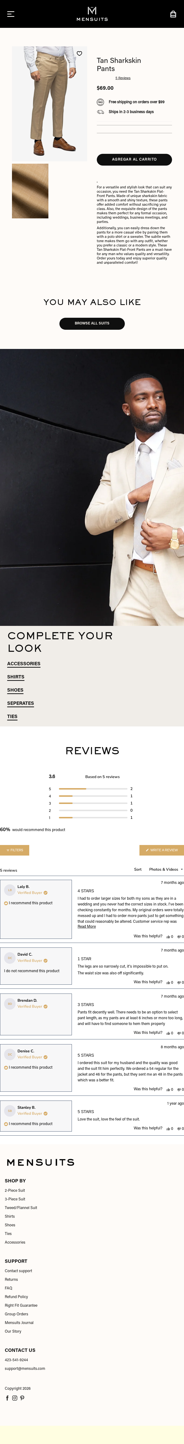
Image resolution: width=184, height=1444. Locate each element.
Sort (138, 869)
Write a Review (167, 852)
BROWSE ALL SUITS (92, 323)
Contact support (18, 1271)
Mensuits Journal (19, 1323)
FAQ (8, 1288)
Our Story (13, 1332)
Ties (8, 1234)
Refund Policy (16, 1297)
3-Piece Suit (15, 1199)
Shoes (10, 1225)
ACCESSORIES (23, 664)
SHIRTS (15, 677)
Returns (11, 1280)
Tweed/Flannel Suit (21, 1208)
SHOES (15, 690)
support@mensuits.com (25, 1369)
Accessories (15, 1243)
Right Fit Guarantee (21, 1306)
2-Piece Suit (15, 1191)
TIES (12, 716)
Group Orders (16, 1314)
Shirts (10, 1217)
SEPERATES (20, 703)
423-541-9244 (16, 1360)
